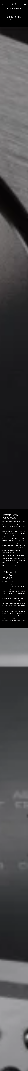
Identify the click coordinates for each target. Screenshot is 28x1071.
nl (3, 4)
